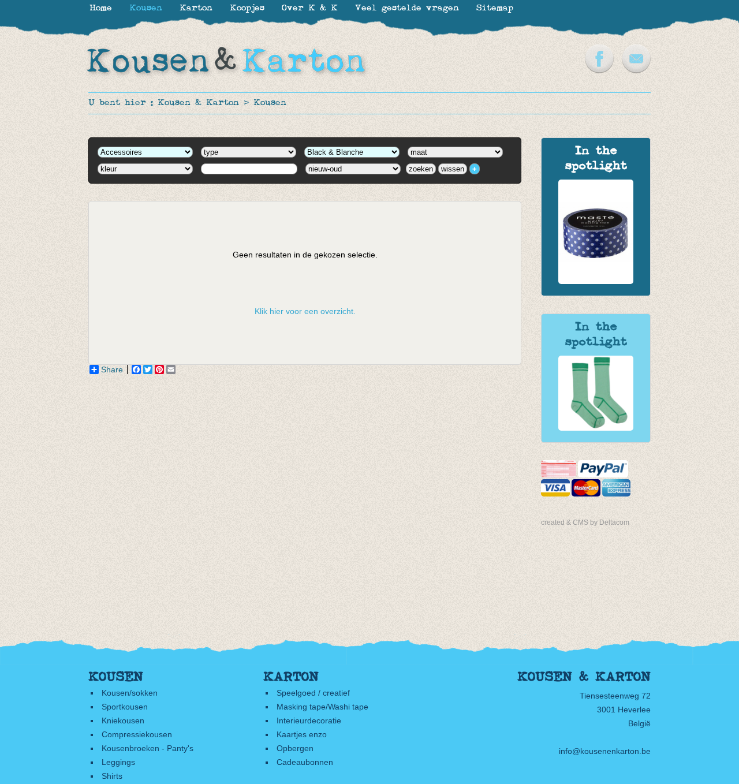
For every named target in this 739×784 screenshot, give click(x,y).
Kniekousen (123, 720)
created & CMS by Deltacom (585, 522)
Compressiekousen (137, 734)
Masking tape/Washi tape (322, 706)
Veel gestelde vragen (407, 8)
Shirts (112, 776)
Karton (196, 8)
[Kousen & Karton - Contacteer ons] (636, 70)
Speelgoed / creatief (313, 692)
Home (100, 8)
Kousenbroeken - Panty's (147, 748)
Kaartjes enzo (302, 734)
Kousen (269, 103)
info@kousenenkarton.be (605, 751)
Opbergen (295, 748)
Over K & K (310, 8)
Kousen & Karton (198, 103)
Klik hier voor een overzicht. (305, 311)
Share (112, 369)
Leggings (118, 762)
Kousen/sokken (130, 692)
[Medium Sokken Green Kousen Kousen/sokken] (595, 427)
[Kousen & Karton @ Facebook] (599, 70)
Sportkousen (125, 706)
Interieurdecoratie (309, 720)
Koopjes (247, 8)
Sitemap (494, 8)
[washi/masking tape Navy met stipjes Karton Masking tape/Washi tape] (595, 281)
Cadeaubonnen (305, 762)
